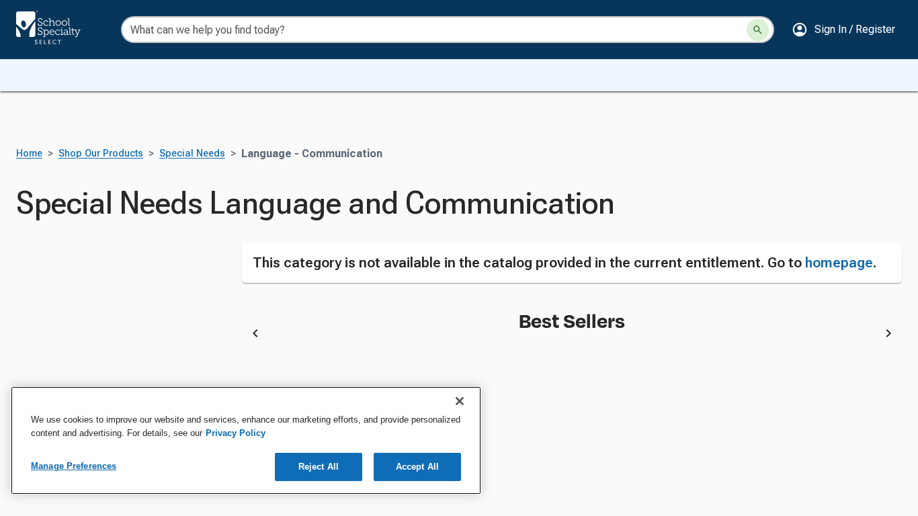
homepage (839, 263)
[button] (843, 30)
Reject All (318, 467)
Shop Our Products (100, 153)
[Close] (459, 401)
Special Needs (192, 153)
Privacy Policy (235, 433)
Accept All (417, 467)
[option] (380, 335)
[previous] (255, 335)
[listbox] (572, 335)
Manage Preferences (73, 466)
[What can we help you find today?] (758, 30)
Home (29, 153)
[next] (888, 335)
